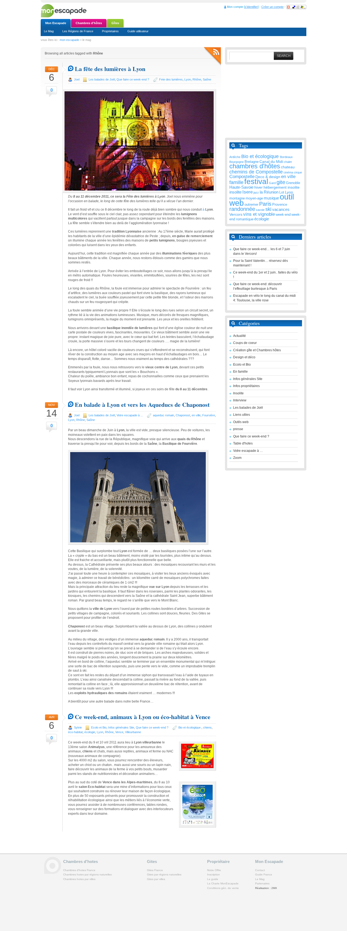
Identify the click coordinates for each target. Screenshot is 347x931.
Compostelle (242, 176)
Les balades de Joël (102, 79)
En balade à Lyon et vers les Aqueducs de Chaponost (142, 404)
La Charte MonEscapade (223, 883)
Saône (207, 79)
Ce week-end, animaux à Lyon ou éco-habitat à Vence (142, 716)
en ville (196, 415)
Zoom (237, 458)
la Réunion (269, 192)
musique (271, 198)
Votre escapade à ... (130, 415)
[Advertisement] (265, 101)
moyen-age (254, 198)
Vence (119, 732)
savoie (260, 209)
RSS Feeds (212, 56)
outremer (251, 205)
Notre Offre (214, 870)
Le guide (212, 879)
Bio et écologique (189, 727)
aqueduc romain (163, 415)
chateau (288, 167)
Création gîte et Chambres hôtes (257, 350)
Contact (260, 870)
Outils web (241, 422)
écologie (89, 732)
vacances (281, 209)
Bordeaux (286, 157)
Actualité (239, 336)
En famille (240, 371)
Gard (272, 183)
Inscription (213, 874)
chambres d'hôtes (254, 166)
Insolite (238, 393)
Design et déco (244, 357)
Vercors (235, 214)
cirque (298, 172)
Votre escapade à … (248, 451)
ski (268, 209)
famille (236, 182)
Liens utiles (241, 415)
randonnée (242, 209)
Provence (279, 205)
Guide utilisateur (138, 31)
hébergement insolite (282, 187)
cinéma (288, 172)
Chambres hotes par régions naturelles (87, 874)
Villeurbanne (133, 732)
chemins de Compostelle (256, 172)
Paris (265, 204)
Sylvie (78, 727)
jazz (256, 192)
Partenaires (262, 883)
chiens (207, 727)
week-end (283, 215)
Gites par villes (156, 879)
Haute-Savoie (241, 187)
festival (256, 181)
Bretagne (252, 162)
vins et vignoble (259, 214)
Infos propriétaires (246, 386)
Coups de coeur (245, 343)
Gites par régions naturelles (164, 874)
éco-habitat (75, 732)
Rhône (196, 79)
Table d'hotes (243, 443)
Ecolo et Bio (99, 727)
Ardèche (234, 157)
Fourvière (208, 415)
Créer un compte (272, 6)
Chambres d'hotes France (79, 870)
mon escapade (69, 39)
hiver (258, 187)
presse (238, 429)
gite (281, 182)
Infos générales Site (121, 727)
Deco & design (267, 177)
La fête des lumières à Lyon (110, 68)
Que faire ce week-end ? (133, 79)
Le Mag (49, 31)
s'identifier (251, 6)
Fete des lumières (171, 79)
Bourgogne (236, 161)
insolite (235, 192)
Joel (76, 79)
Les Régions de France (77, 31)
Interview (239, 400)
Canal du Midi (271, 161)
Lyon (187, 79)
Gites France (155, 870)
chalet (288, 161)
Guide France (263, 874)
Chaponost (183, 415)
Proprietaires (110, 31)
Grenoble (293, 183)
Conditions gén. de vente (223, 888)
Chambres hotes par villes (79, 879)
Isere (247, 192)
